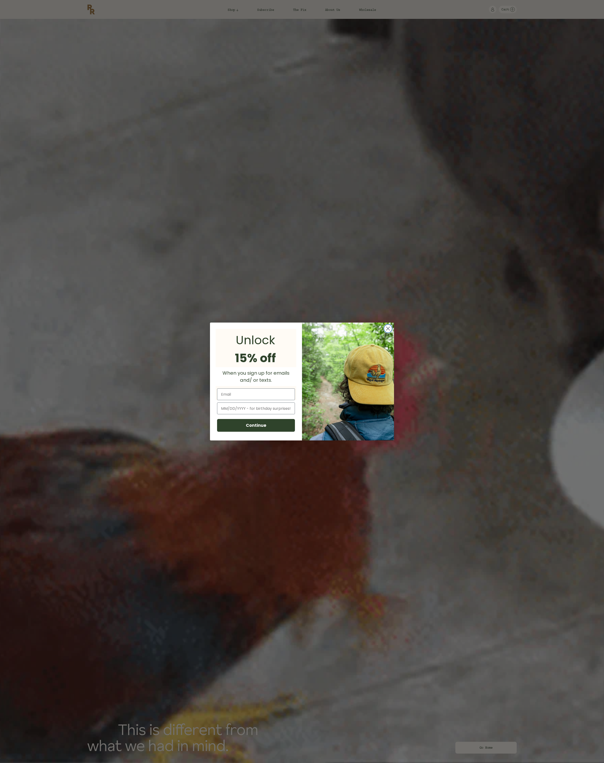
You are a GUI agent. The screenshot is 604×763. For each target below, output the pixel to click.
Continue (256, 425)
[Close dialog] (388, 328)
